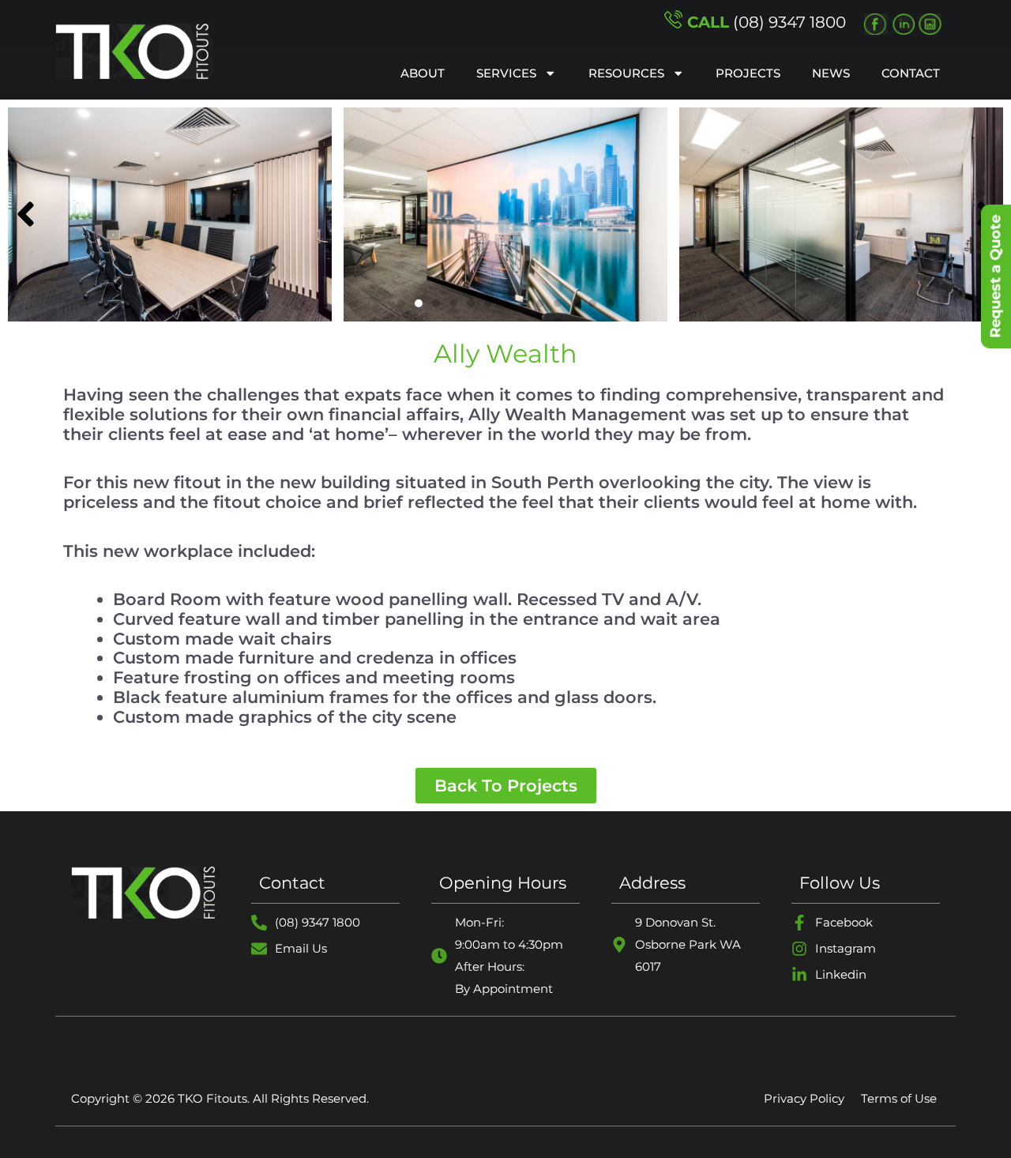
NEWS (831, 73)
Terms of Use (899, 1098)
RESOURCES (626, 73)
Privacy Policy (804, 1098)
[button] (401, 303)
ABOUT (422, 73)
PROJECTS (748, 73)
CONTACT (910, 73)
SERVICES (506, 73)
